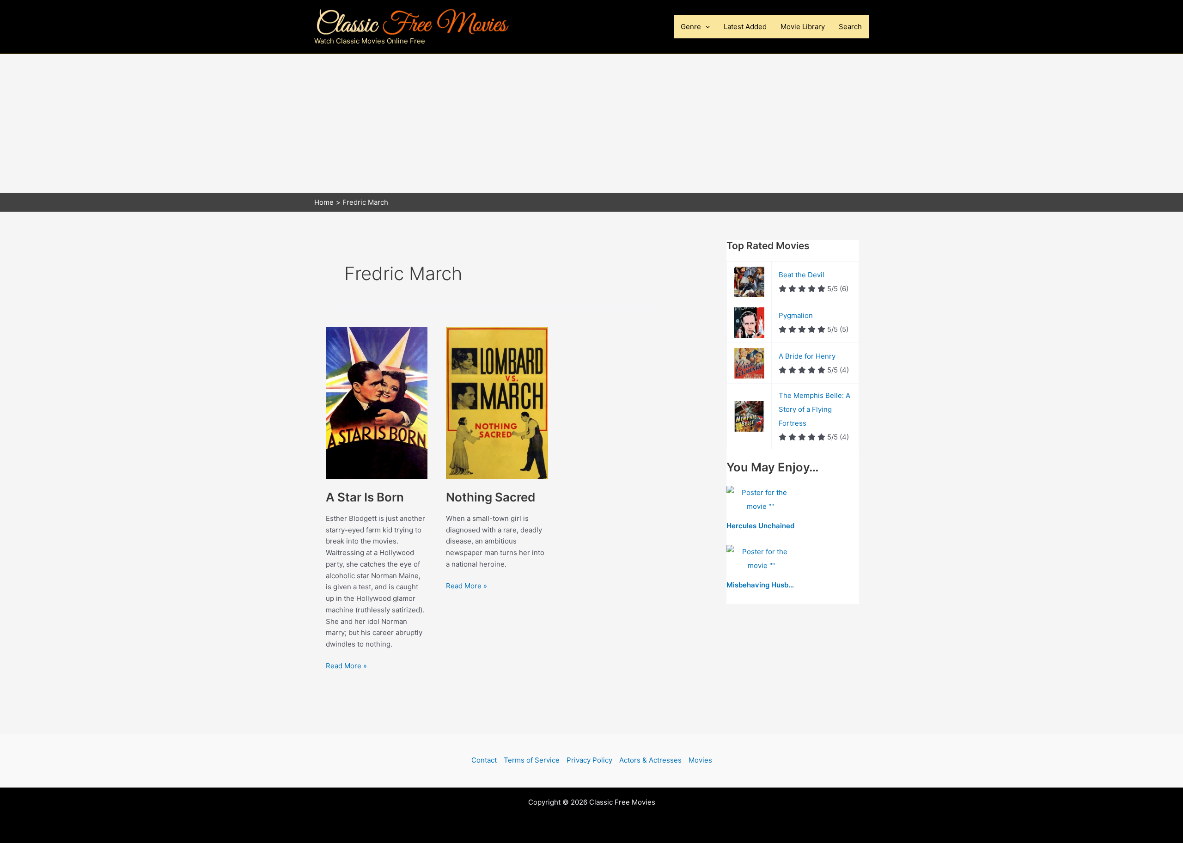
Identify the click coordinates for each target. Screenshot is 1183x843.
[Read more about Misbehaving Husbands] (761, 559)
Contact (484, 760)
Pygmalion (796, 315)
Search (850, 26)
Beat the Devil (801, 274)
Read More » (346, 666)
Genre (691, 26)
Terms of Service (532, 760)
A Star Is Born (365, 497)
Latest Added (745, 26)
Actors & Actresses (650, 760)
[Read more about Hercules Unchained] (760, 500)
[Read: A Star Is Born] (376, 402)
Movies (700, 760)
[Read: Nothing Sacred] (497, 402)
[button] (705, 26)
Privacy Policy (589, 760)
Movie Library (803, 26)
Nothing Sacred (490, 497)
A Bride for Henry (807, 356)
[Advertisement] (591, 123)
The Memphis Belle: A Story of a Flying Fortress (814, 409)
